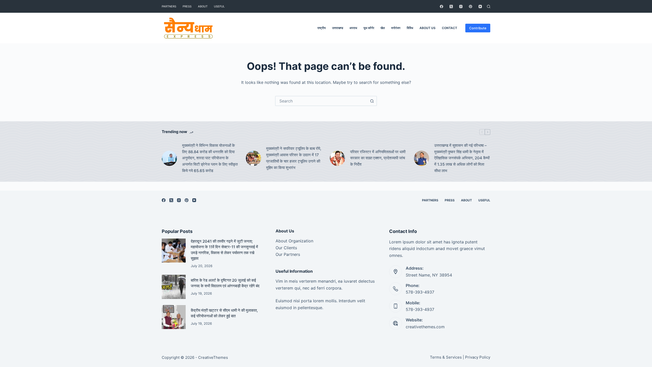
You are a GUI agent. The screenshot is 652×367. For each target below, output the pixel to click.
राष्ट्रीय (321, 28)
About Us (427, 28)
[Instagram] (461, 6)
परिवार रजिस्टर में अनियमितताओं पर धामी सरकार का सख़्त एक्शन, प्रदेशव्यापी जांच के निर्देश (377, 158)
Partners (169, 6)
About (203, 6)
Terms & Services (446, 357)
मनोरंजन (395, 28)
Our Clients (286, 247)
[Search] (488, 6)
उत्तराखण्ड (337, 28)
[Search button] (371, 101)
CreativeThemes (213, 357)
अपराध (353, 28)
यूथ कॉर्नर (368, 28)
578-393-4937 (420, 292)
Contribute (477, 28)
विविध (410, 28)
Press (187, 6)
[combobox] (321, 101)
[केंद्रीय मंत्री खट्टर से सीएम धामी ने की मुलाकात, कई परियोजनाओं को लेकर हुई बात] (174, 317)
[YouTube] (480, 6)
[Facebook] (441, 6)
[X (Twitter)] (451, 6)
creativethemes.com (425, 326)
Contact (449, 28)
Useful (219, 6)
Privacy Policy (477, 357)
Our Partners (288, 254)
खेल (383, 28)
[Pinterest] (470, 6)
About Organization (294, 240)
